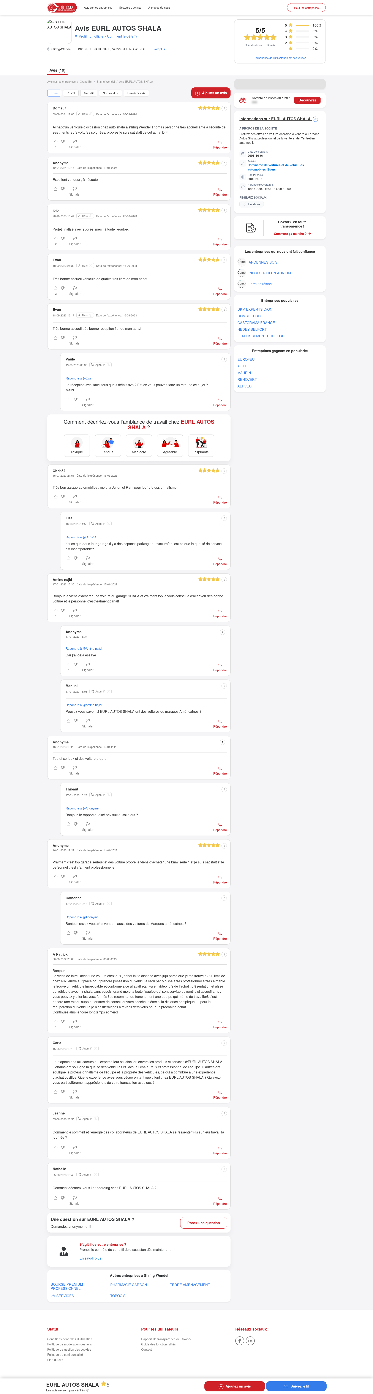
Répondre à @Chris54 (81, 537)
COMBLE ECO (249, 316)
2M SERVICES (62, 1296)
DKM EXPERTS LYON (254, 309)
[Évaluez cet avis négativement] (63, 145)
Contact (146, 1349)
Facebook (254, 204)
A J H (241, 366)
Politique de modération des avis (69, 1344)
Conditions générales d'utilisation (69, 1339)
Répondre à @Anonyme (82, 808)
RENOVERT (247, 379)
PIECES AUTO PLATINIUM (270, 273)
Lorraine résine (260, 284)
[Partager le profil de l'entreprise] (319, 84)
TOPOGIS (118, 1296)
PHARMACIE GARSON (128, 1285)
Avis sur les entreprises (98, 7)
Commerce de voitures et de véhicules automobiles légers (276, 167)
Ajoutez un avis (238, 1386)
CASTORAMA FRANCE (256, 323)
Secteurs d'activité (130, 7)
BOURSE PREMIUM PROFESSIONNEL (67, 1286)
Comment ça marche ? (290, 234)
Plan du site (55, 1360)
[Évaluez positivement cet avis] (56, 341)
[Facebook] (239, 1340)
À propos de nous (159, 7)
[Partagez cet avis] (224, 108)
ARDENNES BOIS (263, 262)
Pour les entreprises (306, 8)
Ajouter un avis (214, 92)
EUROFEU (246, 359)
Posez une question (203, 1222)
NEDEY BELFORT (252, 329)
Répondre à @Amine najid (84, 648)
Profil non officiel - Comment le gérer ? (108, 36)
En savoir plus (90, 1258)
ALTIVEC (244, 386)
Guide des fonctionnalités (158, 1344)
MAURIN (244, 373)
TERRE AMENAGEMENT (190, 1285)
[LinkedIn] (250, 1340)
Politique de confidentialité (65, 1354)
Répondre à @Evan (79, 378)
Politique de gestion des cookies (69, 1349)
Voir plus (159, 49)
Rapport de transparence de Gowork (166, 1339)
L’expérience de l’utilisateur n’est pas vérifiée (280, 58)
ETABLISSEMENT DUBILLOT (260, 336)
